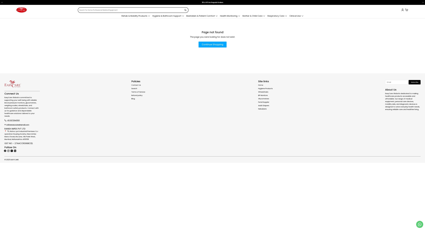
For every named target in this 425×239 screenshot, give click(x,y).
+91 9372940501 (13, 120)
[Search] (185, 10)
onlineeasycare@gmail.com (17, 124)
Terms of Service (138, 92)
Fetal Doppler (263, 102)
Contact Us (136, 85)
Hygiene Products (265, 88)
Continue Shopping (212, 44)
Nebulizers (262, 109)
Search (134, 88)
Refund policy (136, 95)
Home (260, 85)
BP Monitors (263, 95)
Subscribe (414, 82)
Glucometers (263, 98)
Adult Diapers (263, 105)
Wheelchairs (263, 92)
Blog (133, 98)
